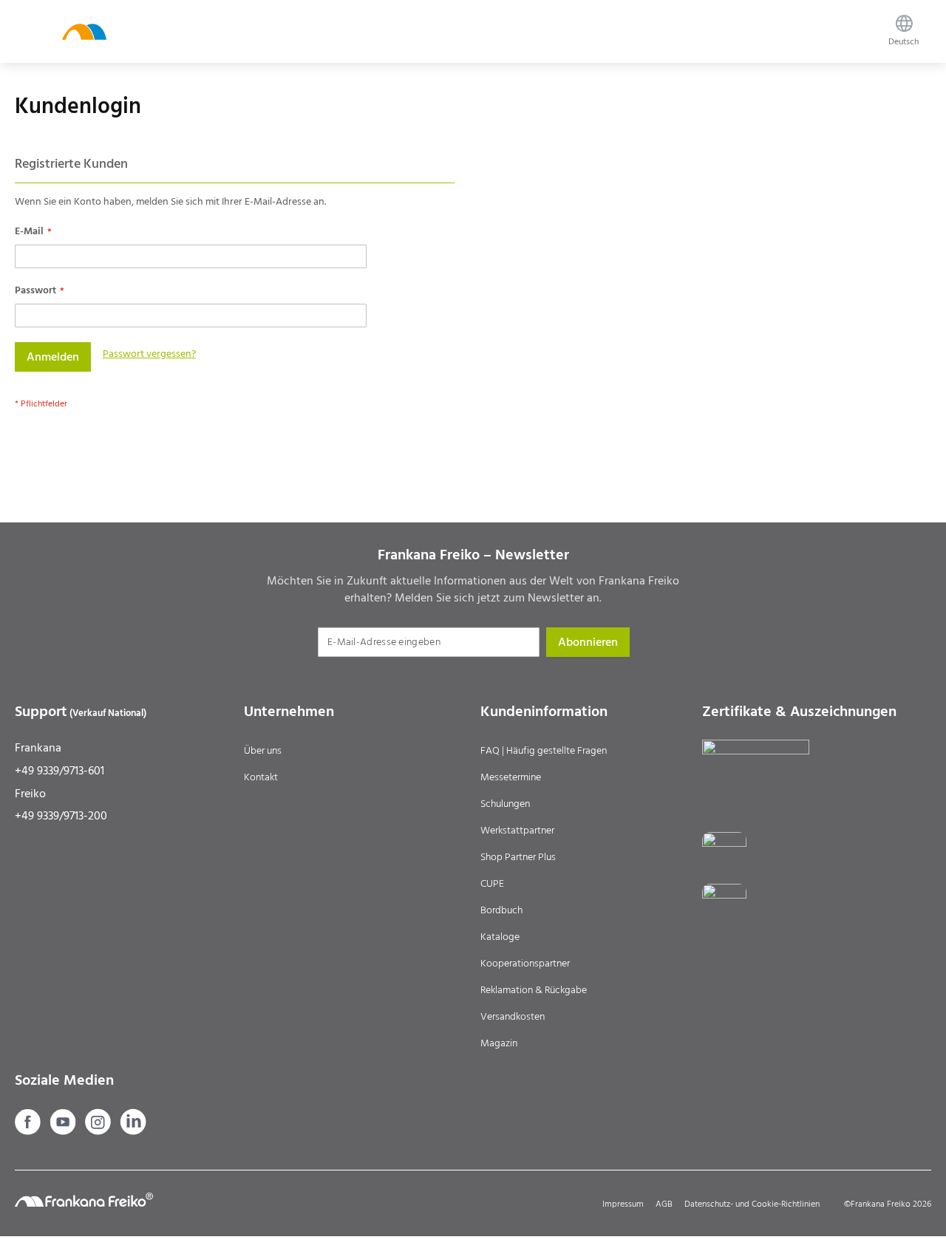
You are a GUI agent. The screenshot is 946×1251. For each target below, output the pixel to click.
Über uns (263, 750)
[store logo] (84, 31)
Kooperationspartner (525, 963)
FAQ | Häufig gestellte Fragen (543, 750)
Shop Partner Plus (518, 857)
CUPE (492, 883)
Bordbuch (501, 910)
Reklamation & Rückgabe (533, 990)
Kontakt (261, 777)
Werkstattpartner (517, 830)
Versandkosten (512, 1016)
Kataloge (500, 937)
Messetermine (510, 777)
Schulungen (505, 804)
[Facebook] (29, 1131)
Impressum (623, 1204)
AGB (664, 1204)
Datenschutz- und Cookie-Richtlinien (752, 1204)
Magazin (498, 1043)
